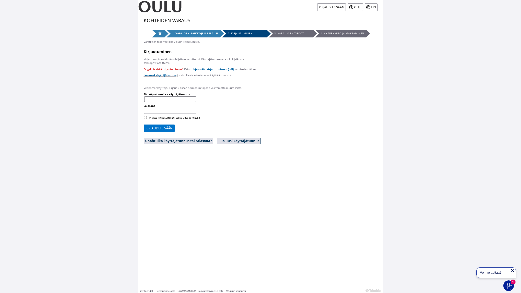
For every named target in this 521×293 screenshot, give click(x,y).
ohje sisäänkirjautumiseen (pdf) (213, 69)
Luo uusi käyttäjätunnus (160, 75)
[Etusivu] (158, 33)
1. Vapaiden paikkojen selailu (195, 33)
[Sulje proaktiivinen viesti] (512, 270)
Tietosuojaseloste (165, 290)
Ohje (357, 7)
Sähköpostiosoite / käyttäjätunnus (167, 94)
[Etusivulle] (160, 6)
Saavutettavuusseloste (210, 290)
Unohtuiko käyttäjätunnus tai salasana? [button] (178, 141)
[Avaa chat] (509, 286)
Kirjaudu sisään (331, 7)
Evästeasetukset (186, 291)
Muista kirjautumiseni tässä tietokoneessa (174, 117)
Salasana (149, 106)
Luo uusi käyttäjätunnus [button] (239, 141)
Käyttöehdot (146, 290)
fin (373, 7)
